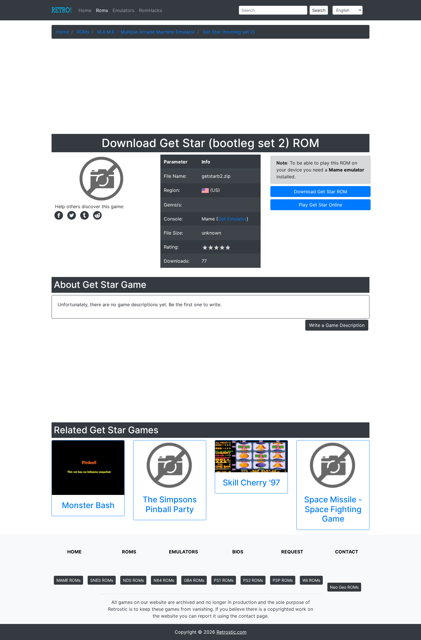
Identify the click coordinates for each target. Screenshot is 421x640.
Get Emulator (232, 219)
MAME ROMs (68, 580)
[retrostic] (62, 10)
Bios (237, 552)
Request (292, 552)
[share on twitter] (70, 215)
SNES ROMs (101, 580)
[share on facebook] (58, 215)
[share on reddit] (96, 215)
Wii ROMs (311, 580)
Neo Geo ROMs (344, 587)
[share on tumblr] (83, 215)
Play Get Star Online (320, 205)
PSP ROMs (283, 580)
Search (318, 10)
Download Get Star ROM (320, 191)
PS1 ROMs (223, 580)
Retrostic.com (232, 632)
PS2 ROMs (253, 580)
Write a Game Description (337, 325)
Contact (346, 552)
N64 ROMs (164, 580)
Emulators (123, 10)
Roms (102, 10)
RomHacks (150, 10)
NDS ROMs (133, 580)
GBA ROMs (194, 580)
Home (86, 10)
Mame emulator (346, 170)
